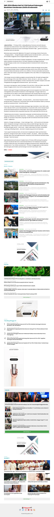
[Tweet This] (46, 10)
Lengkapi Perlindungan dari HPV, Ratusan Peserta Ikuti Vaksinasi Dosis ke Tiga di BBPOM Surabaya (33, 219)
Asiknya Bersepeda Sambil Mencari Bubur (38, 481)
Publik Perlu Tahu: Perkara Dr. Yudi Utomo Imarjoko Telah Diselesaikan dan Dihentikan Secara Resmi (30, 414)
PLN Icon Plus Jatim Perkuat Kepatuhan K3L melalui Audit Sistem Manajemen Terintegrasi (34, 171)
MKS (12, 9)
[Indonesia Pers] (27, 507)
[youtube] (28, 510)
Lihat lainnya (26, 431)
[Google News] (31, 510)
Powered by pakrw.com (27, 513)
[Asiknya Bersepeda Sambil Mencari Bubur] (39, 476)
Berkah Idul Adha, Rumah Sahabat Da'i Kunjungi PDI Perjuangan (37, 494)
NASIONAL (16, 9)
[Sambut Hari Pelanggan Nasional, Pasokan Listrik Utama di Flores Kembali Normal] (11, 233)
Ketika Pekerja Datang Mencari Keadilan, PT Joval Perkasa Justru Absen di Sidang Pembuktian (30, 408)
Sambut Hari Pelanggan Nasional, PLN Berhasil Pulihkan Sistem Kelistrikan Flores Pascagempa (26, 334)
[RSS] (34, 510)
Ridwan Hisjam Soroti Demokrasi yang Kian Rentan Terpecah (18, 282)
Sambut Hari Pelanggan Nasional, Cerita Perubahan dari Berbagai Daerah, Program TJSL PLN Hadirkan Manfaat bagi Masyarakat (34, 196)
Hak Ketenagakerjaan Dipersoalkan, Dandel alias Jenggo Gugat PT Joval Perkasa (30, 420)
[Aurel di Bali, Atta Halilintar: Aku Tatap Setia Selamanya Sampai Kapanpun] (15, 476)
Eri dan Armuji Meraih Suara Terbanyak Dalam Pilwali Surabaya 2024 (20, 294)
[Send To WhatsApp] (49, 10)
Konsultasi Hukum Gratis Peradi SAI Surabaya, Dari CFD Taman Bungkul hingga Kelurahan (26, 404)
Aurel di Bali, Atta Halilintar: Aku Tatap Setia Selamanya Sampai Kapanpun (14, 482)
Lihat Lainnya (26, 297)
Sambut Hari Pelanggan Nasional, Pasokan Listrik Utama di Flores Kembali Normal (34, 231)
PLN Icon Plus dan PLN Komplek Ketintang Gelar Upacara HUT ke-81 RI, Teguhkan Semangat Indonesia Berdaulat (26, 339)
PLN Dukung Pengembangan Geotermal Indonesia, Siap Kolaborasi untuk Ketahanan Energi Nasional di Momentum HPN (34, 184)
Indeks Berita (10, 1)
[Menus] (5, 1)
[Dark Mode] (47, 1)
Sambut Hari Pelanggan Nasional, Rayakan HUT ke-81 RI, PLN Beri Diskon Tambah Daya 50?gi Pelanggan (27, 343)
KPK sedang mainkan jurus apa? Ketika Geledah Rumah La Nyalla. (19, 285)
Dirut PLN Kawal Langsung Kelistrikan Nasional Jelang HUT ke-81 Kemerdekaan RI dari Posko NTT (27, 329)
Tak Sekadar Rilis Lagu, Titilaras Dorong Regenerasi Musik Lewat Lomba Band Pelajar (24, 471)
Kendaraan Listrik (9, 161)
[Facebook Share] (43, 10)
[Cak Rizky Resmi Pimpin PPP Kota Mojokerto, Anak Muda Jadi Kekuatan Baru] (27, 271)
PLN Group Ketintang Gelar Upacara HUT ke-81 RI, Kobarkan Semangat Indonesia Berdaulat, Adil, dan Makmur (26, 325)
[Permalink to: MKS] (5, 10)
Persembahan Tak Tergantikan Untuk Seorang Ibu (13, 494)
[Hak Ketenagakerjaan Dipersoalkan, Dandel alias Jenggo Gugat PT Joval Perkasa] (8, 420)
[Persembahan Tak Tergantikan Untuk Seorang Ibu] (15, 488)
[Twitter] (23, 510)
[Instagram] (26, 510)
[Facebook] (20, 510)
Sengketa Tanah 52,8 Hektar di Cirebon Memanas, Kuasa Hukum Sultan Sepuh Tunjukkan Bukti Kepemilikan (30, 426)
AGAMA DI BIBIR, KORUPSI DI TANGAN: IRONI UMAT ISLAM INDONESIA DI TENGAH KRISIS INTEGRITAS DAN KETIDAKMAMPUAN (27, 290)
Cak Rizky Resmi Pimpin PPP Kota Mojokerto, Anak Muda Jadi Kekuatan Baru (22, 278)
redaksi (10, 150)
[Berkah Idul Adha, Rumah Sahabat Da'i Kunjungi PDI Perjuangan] (39, 488)
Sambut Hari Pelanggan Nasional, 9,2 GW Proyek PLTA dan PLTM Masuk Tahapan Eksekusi (33, 207)
